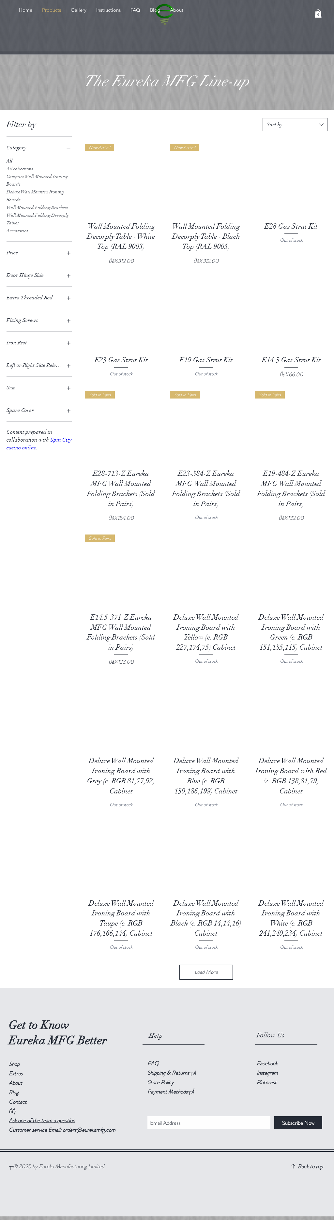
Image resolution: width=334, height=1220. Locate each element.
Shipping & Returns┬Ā (171, 1073)
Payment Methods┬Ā (170, 1091)
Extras (16, 1073)
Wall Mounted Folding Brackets (37, 207)
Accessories (17, 230)
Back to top (310, 1166)
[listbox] (295, 124)
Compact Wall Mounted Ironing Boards (37, 180)
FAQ (153, 1063)
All (9, 161)
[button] (318, 13)
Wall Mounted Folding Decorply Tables (38, 219)
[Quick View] (291, 180)
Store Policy (160, 1082)
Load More (206, 972)
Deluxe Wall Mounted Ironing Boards (35, 196)
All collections (20, 169)
